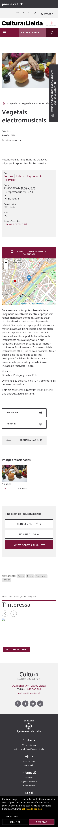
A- (29, 12)
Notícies (29, 777)
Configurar (11, 816)
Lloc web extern (14, 224)
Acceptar (41, 822)
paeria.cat (10, 4)
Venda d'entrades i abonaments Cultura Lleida (53, 91)
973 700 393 (34, 689)
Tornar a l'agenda (31, 440)
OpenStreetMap (38, 303)
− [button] (6, 267)
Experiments (35, 176)
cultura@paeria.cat (29, 693)
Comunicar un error (26, 545)
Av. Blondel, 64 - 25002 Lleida (29, 685)
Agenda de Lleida (29, 781)
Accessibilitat (29, 761)
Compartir (12, 412)
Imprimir (11, 424)
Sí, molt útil (29, 524)
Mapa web (29, 765)
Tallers (20, 176)
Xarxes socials (29, 785)
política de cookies (31, 808)
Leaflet (24, 303)
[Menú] (21, 4)
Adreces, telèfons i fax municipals (29, 749)
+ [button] (6, 262)
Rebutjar (15, 822)
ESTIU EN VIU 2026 (16, 649)
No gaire (29, 534)
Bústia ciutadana (29, 745)
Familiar (10, 179)
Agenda (13, 103)
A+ (17, 12)
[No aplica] (14, 473)
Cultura (8, 176)
